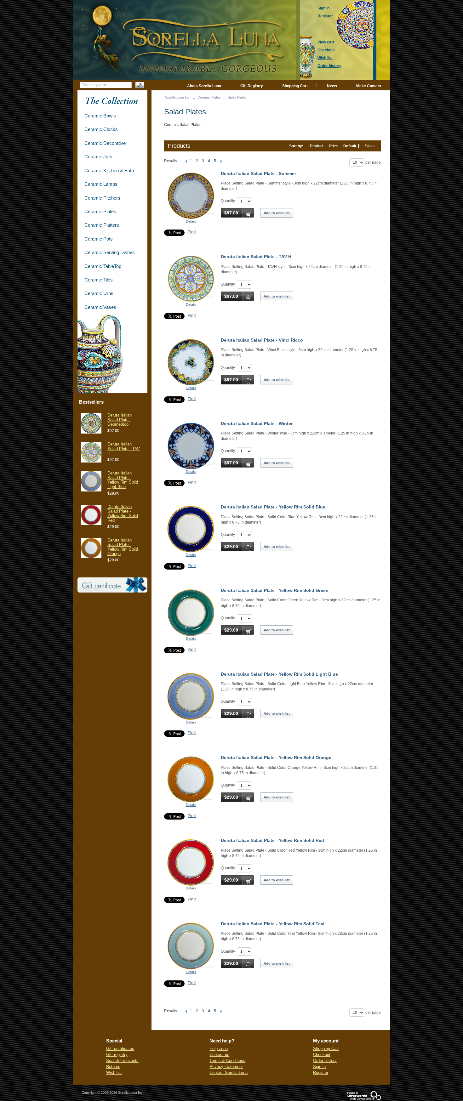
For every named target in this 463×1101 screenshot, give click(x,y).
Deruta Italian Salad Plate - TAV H (256, 256)
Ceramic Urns (98, 293)
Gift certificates (120, 1048)
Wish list (114, 1072)
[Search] (139, 85)
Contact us (219, 1054)
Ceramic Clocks (101, 129)
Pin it (192, 232)
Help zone (218, 1048)
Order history (325, 1060)
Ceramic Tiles (98, 279)
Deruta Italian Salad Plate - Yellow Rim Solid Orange (276, 757)
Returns (113, 1066)
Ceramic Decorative (105, 143)
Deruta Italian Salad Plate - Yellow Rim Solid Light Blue (279, 674)
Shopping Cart (295, 86)
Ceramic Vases (100, 307)
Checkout (321, 1054)
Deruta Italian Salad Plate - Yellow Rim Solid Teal (272, 923)
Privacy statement (226, 1066)
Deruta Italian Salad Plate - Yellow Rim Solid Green (275, 590)
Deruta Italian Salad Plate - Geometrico (119, 420)
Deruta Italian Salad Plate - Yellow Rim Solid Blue (273, 506)
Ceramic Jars (98, 156)
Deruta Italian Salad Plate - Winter (257, 423)
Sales (369, 146)
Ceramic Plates (209, 97)
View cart (325, 42)
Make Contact (368, 86)
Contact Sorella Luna (228, 1072)
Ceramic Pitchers (102, 198)
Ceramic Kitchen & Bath (109, 170)
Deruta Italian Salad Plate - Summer (258, 173)
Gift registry (117, 1054)
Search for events (122, 1060)
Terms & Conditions (227, 1060)
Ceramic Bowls (100, 115)
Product (316, 146)
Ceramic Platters (101, 225)
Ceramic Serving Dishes (109, 252)
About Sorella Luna (204, 86)
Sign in (319, 1066)
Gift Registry (251, 86)
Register (320, 1072)
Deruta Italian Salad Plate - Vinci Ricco (262, 340)
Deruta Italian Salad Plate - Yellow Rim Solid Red (272, 840)
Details (191, 221)
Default (349, 146)
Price (333, 146)
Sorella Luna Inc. (178, 97)
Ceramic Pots (98, 238)
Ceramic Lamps (100, 184)
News (332, 86)
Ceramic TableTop (102, 266)
